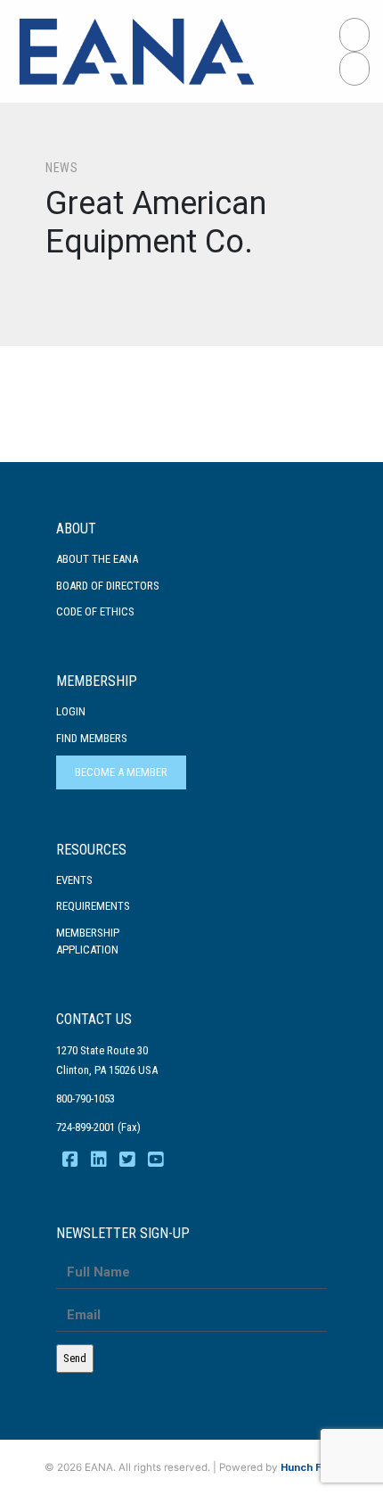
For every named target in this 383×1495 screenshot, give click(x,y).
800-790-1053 (85, 1098)
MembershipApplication (87, 941)
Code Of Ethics (95, 611)
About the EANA (97, 559)
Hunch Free (309, 1467)
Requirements (93, 906)
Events (74, 880)
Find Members (91, 738)
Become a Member (121, 772)
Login (71, 711)
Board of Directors (107, 585)
